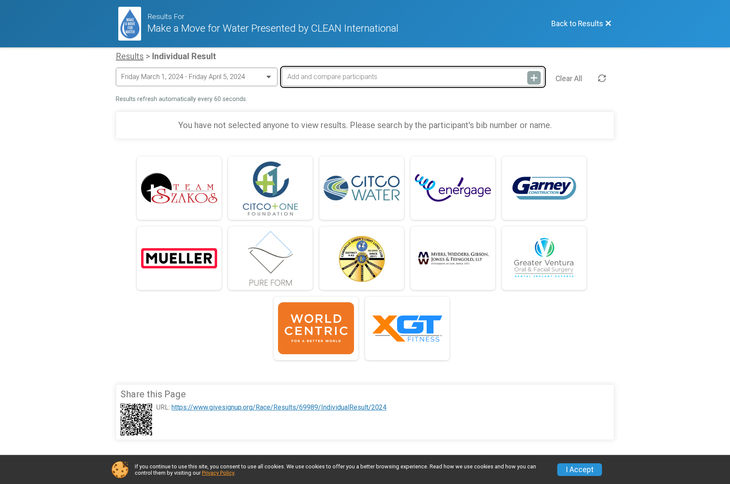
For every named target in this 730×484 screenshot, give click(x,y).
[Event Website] (132, 24)
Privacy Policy (218, 473)
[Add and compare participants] (534, 78)
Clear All (569, 78)
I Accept (580, 469)
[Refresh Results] (602, 79)
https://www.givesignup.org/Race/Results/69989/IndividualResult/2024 (279, 407)
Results (130, 56)
